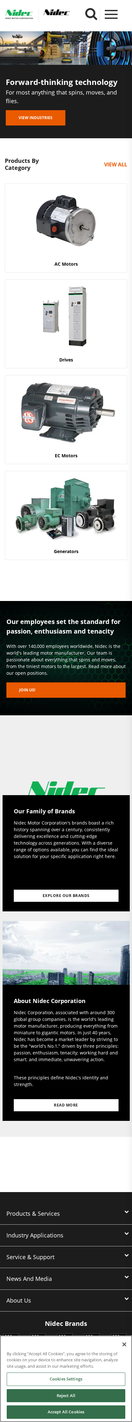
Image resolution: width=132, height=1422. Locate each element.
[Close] (124, 1344)
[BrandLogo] (19, 15)
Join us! (27, 690)
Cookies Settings (66, 1379)
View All (115, 164)
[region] (66, 1378)
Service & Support (30, 1257)
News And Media (29, 1278)
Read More (66, 1105)
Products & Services (33, 1213)
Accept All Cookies (66, 1412)
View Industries (36, 117)
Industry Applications (34, 1235)
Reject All (66, 1395)
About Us (18, 1300)
